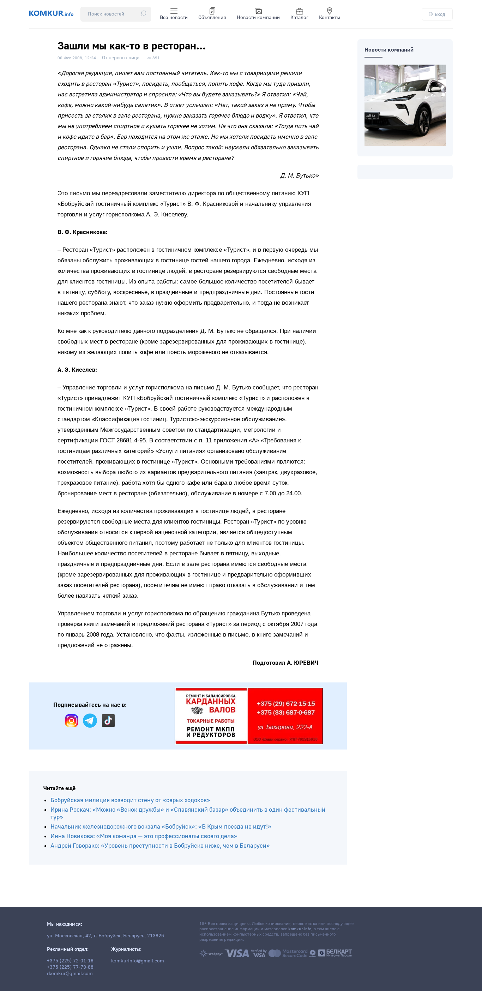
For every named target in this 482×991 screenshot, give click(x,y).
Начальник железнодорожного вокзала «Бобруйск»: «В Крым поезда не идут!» (160, 826)
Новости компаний (258, 17)
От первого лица (120, 58)
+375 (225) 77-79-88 (70, 967)
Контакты (329, 17)
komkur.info (299, 929)
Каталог (299, 17)
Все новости (174, 17)
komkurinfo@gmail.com (137, 961)
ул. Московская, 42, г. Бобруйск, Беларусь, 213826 (105, 936)
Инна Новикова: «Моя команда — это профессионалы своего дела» (143, 836)
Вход (440, 14)
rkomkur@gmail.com (70, 974)
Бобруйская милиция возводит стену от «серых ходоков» (130, 800)
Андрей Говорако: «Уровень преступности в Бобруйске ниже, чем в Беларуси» (160, 845)
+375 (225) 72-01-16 (70, 961)
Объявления (212, 17)
